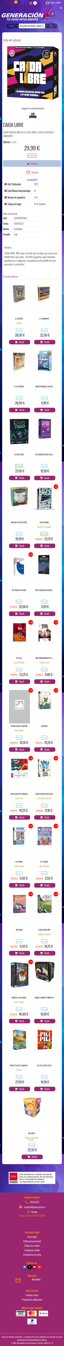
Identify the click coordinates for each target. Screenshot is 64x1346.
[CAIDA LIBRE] (33, 73)
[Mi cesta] (31, 3)
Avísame (33, 163)
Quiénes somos (32, 1295)
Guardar (34, 172)
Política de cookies (32, 1246)
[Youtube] (34, 1267)
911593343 (34, 1202)
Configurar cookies (32, 1250)
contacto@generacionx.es (34, 1207)
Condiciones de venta (32, 1254)
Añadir (21, 342)
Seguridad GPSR (32, 179)
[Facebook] (25, 1267)
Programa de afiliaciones (32, 1299)
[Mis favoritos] (12, 3)
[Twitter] (29, 1267)
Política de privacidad (32, 1241)
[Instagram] (39, 1267)
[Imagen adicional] (33, 115)
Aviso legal (32, 1237)
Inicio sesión (55, 2)
